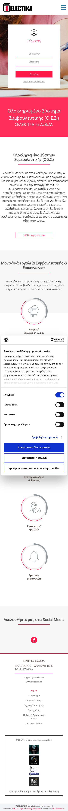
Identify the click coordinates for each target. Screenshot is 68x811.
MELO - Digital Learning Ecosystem (34, 739)
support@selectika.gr (34, 677)
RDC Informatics (58, 809)
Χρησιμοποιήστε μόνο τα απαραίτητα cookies (34, 468)
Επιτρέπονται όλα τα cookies (34, 447)
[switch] (59, 404)
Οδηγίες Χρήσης (34, 700)
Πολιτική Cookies (34, 723)
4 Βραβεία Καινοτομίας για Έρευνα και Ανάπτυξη (34, 791)
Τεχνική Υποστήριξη (34, 705)
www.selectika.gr (34, 681)
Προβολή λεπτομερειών (45, 437)
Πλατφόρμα (34, 695)
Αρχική (34, 690)
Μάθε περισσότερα (34, 235)
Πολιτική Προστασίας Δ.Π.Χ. (34, 717)
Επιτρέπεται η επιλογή (34, 457)
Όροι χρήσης (34, 710)
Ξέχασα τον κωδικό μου (34, 81)
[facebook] (34, 640)
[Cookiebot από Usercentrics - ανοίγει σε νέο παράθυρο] (50, 340)
